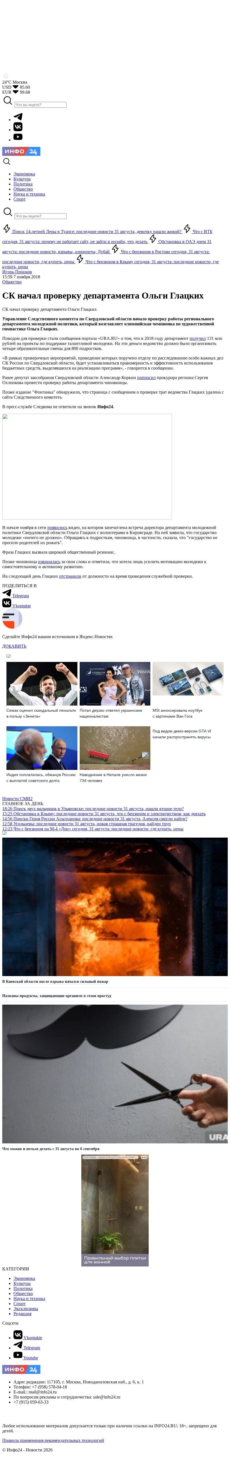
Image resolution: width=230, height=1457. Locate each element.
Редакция (22, 1313)
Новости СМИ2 (17, 798)
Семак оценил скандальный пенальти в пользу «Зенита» (41, 713)
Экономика (24, 1278)
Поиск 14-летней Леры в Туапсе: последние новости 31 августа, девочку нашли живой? (97, 231)
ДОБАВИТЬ (14, 646)
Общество (12, 281)
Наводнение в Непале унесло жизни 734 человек (113, 777)
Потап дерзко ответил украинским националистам (111, 713)
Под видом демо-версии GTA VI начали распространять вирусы (182, 734)
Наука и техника (29, 1298)
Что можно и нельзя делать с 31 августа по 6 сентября (51, 1149)
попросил (146, 377)
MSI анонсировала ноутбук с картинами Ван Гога (177, 713)
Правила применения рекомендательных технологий (53, 1440)
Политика (23, 1288)
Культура (22, 1283)
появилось (57, 527)
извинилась (49, 561)
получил (198, 338)
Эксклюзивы (25, 1308)
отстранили (70, 576)
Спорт (19, 1303)
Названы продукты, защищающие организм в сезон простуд (56, 996)
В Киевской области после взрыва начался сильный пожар (55, 981)
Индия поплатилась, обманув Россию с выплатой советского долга (41, 777)
